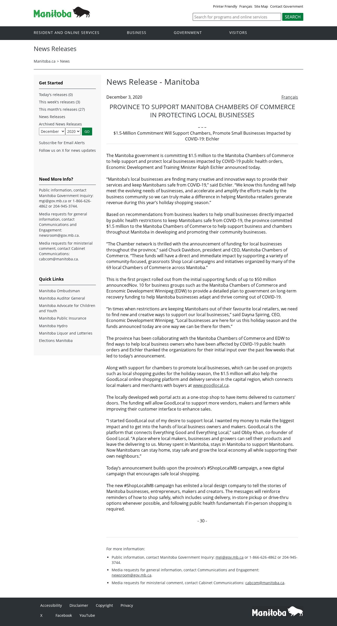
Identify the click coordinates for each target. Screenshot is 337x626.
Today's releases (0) (56, 94)
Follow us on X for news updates (67, 150)
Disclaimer (79, 605)
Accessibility (51, 605)
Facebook (64, 615)
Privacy (127, 605)
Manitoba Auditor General (62, 298)
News (65, 61)
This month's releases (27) (62, 109)
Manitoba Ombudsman (59, 290)
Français (245, 6)
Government (188, 32)
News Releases (52, 116)
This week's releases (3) (59, 101)
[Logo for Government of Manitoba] (62, 16)
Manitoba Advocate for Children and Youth (67, 308)
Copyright (104, 605)
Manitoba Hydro (53, 325)
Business (136, 32)
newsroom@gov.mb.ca (131, 575)
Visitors (238, 32)
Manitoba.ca (45, 61)
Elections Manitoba (56, 340)
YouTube (87, 615)
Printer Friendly (225, 6)
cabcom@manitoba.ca (264, 582)
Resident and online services (67, 32)
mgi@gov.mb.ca (230, 557)
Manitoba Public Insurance (62, 318)
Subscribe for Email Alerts (62, 142)
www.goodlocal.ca (211, 385)
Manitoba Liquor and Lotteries (65, 333)
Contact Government (286, 6)
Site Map (261, 6)
